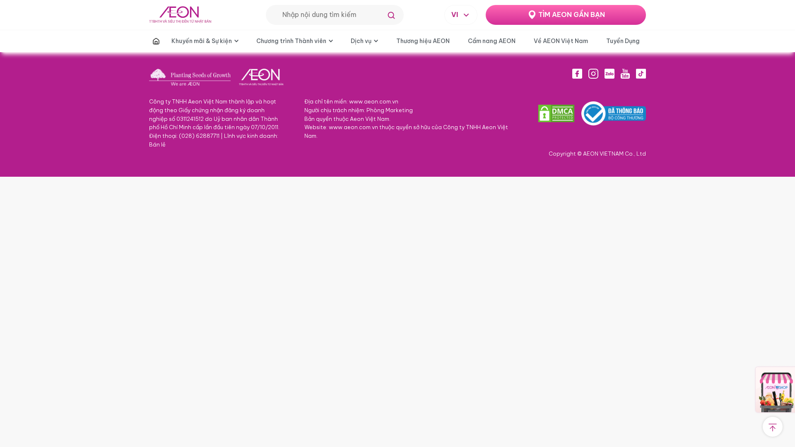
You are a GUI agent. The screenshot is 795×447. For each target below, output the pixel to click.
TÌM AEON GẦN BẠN (571, 14)
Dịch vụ (361, 41)
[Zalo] (609, 74)
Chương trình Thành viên (291, 41)
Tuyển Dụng (623, 41)
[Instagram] (593, 74)
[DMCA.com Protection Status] (556, 113)
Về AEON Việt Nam (561, 41)
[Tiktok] (641, 74)
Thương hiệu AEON (423, 41)
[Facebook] (577, 74)
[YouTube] (625, 74)
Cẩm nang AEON (492, 41)
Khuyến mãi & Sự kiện (201, 41)
